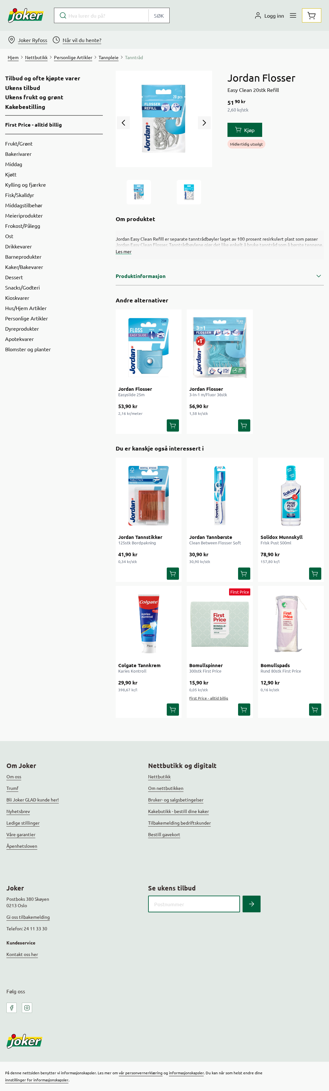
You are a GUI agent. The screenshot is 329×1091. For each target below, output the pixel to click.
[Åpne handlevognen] (311, 15)
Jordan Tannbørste (210, 537)
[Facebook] (11, 1008)
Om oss (13, 776)
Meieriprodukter (24, 215)
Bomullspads (275, 665)
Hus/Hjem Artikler (26, 308)
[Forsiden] (189, 192)
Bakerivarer (18, 153)
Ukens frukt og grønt (34, 97)
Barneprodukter (23, 256)
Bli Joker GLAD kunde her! (32, 799)
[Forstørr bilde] (164, 119)
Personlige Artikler (26, 318)
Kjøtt (10, 174)
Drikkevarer (18, 246)
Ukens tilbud (22, 87)
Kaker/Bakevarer (24, 267)
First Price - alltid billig (33, 124)
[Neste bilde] (204, 122)
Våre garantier (20, 834)
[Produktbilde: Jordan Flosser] (139, 192)
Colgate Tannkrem (139, 665)
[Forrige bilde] (123, 122)
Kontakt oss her (22, 954)
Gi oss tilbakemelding (28, 917)
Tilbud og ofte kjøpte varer (42, 78)
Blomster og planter (28, 349)
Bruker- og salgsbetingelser (175, 799)
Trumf (12, 788)
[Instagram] (27, 1008)
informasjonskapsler (186, 1072)
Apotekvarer (19, 338)
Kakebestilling (25, 106)
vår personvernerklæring (141, 1072)
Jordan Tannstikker (140, 537)
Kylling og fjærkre (25, 184)
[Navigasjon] (293, 15)
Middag (13, 164)
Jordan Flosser (135, 389)
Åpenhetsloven (21, 846)
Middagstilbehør (23, 205)
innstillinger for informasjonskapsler (36, 1079)
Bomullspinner (206, 665)
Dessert (14, 277)
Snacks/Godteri (22, 287)
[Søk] (252, 904)
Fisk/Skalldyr (19, 195)
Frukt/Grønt (18, 143)
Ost (9, 236)
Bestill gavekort (164, 834)
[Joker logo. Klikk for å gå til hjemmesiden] (26, 15)
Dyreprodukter (22, 328)
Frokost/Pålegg (22, 225)
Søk (159, 15)
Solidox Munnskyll (282, 537)
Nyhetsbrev (18, 811)
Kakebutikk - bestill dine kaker (178, 811)
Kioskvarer (17, 297)
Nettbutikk (159, 776)
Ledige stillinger (23, 823)
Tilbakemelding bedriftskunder (179, 823)
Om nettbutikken (165, 788)
